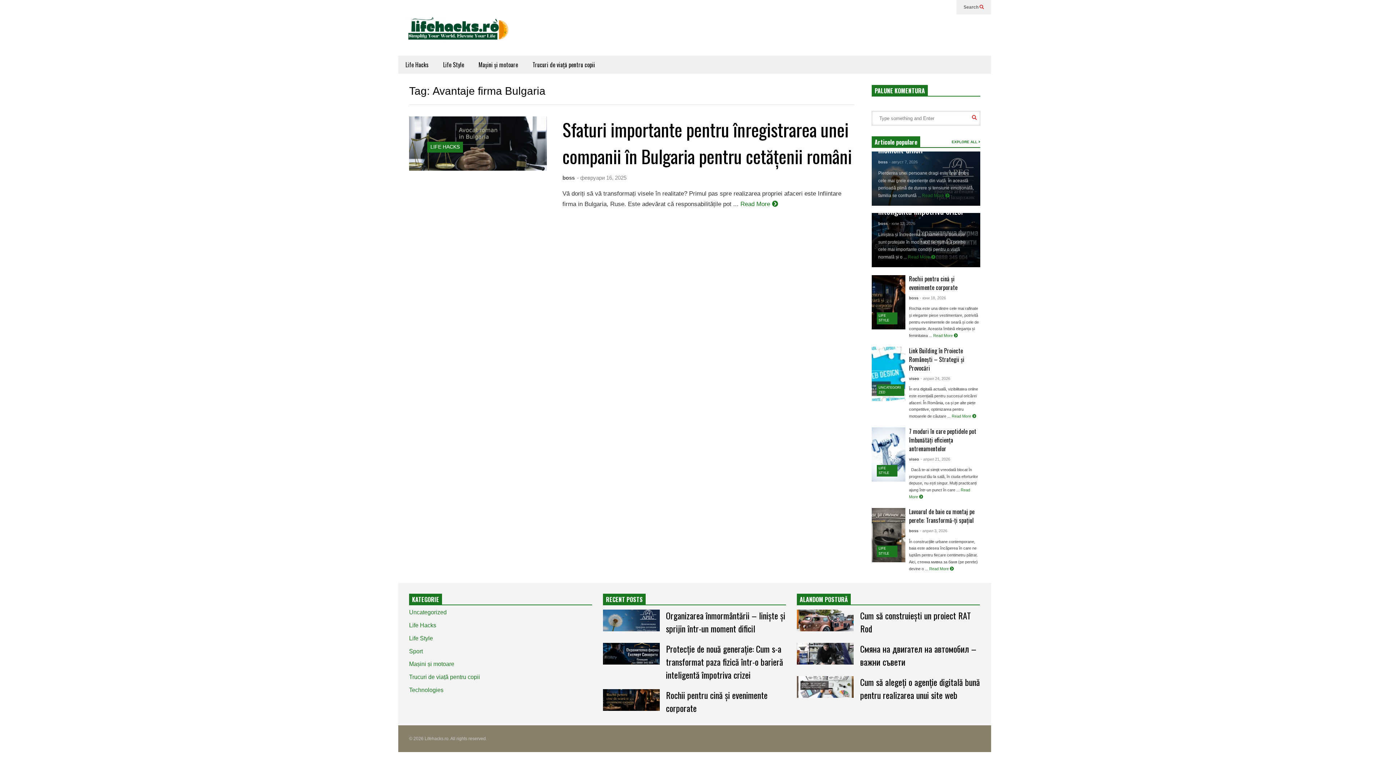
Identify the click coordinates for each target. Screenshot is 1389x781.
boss (568, 178)
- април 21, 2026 (935, 459)
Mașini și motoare (498, 64)
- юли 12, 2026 (902, 223)
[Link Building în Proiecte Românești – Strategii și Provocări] (888, 374)
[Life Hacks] (461, 35)
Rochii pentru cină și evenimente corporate (933, 283)
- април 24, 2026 (935, 378)
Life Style (453, 64)
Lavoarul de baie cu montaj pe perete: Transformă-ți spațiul (941, 516)
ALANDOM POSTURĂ (824, 599)
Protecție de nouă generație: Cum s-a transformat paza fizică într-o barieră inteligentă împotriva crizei (724, 661)
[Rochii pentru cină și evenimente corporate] (888, 302)
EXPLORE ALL (965, 142)
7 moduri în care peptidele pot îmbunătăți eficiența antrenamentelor (942, 440)
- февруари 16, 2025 (601, 178)
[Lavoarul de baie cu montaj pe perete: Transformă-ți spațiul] (888, 535)
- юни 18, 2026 (933, 298)
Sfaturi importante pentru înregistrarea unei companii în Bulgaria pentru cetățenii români (707, 142)
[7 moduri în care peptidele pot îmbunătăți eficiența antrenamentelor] (888, 454)
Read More (756, 204)
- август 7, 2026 (903, 162)
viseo (914, 378)
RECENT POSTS (624, 599)
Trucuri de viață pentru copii (563, 64)
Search (972, 7)
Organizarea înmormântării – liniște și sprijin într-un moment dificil (725, 622)
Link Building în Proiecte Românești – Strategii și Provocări (936, 359)
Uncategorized (428, 612)
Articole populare (896, 142)
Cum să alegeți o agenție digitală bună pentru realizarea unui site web (920, 688)
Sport (416, 651)
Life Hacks (417, 64)
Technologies (426, 690)
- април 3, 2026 (933, 531)
